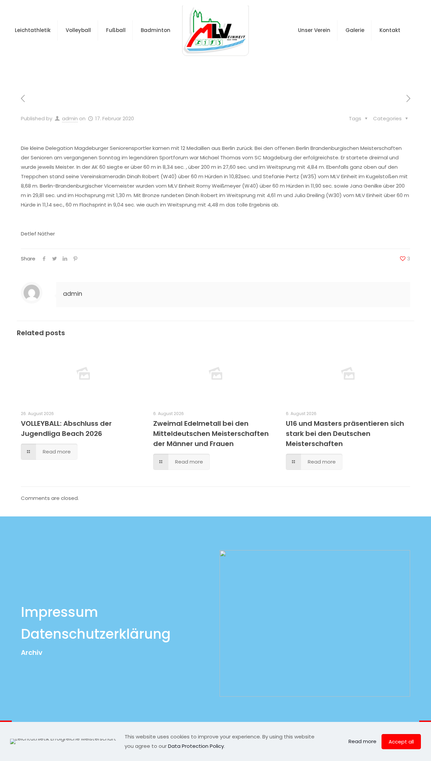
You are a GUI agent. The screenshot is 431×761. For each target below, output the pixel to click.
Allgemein (173, 68)
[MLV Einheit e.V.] (215, 30)
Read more (362, 741)
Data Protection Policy (196, 746)
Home (137, 68)
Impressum (59, 612)
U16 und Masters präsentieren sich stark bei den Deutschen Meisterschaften (345, 433)
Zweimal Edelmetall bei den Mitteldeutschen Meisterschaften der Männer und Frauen (211, 433)
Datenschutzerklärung (96, 634)
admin (70, 118)
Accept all (401, 741)
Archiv (31, 652)
